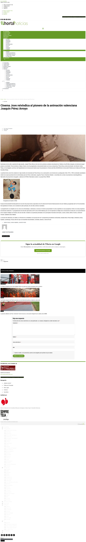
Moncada (8, 454)
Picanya (8, 490)
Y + (4, 50)
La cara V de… (9, 56)
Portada (2, 99)
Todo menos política (10, 54)
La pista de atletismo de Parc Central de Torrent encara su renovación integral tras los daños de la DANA (24, 313)
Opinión (7, 51)
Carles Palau (7, 222)
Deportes (8, 40)
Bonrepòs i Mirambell (11, 438)
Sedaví (8, 495)
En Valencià (6, 58)
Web (14, 347)
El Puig (8, 441)
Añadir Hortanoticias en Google (43, 250)
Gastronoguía (9, 44)
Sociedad (8, 47)
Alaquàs (8, 469)
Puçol (7, 459)
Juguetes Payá (22, 222)
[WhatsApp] (9, 19)
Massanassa (9, 485)
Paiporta (8, 488)
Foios (7, 445)
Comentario (15, 322)
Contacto (5, 8)
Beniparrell (9, 477)
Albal (7, 471)
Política (8, 45)
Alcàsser (8, 472)
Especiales (5, 36)
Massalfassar (9, 450)
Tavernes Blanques (11, 464)
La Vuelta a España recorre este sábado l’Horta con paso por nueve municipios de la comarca (21, 286)
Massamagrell (9, 451)
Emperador (9, 443)
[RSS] (4, 19)
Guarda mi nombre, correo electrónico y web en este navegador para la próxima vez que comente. (34, 352)
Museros (8, 456)
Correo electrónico (17, 342)
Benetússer (9, 479)
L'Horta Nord (3, 283)
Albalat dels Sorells (11, 430)
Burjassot (8, 440)
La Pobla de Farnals (11, 448)
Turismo (8, 49)
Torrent (2, 311)
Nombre (15, 336)
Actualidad (6, 31)
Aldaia (7, 474)
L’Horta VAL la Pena (10, 55)
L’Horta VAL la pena (11, 527)
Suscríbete (6, 7)
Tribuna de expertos (10, 52)
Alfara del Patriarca (11, 435)
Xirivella (8, 500)
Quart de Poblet (10, 493)
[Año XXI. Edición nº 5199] (8, 4)
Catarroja (8, 480)
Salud (7, 46)
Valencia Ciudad (7, 35)
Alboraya (8, 432)
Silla (7, 497)
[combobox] (7, 539)
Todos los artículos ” (5, 236)
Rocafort (8, 462)
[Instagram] (2, 19)
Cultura (8, 39)
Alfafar (8, 475)
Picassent (8, 492)
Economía (8, 41)
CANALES (5, 505)
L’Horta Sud (6, 34)
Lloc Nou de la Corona (12, 482)
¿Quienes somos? (6, 11)
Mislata (8, 487)
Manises (8, 484)
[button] (43, 113)
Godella (8, 446)
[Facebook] (1, 19)
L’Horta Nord (6, 33)
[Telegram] (6, 19)
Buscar (4, 59)
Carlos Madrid (14, 222)
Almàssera (9, 437)
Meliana (8, 453)
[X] (8, 19)
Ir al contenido (4, 1)
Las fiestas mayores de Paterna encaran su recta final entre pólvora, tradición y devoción (20, 300)
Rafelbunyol (9, 461)
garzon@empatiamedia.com (7, 374)
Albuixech (8, 433)
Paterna (2, 297)
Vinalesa (8, 466)
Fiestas (7, 43)
